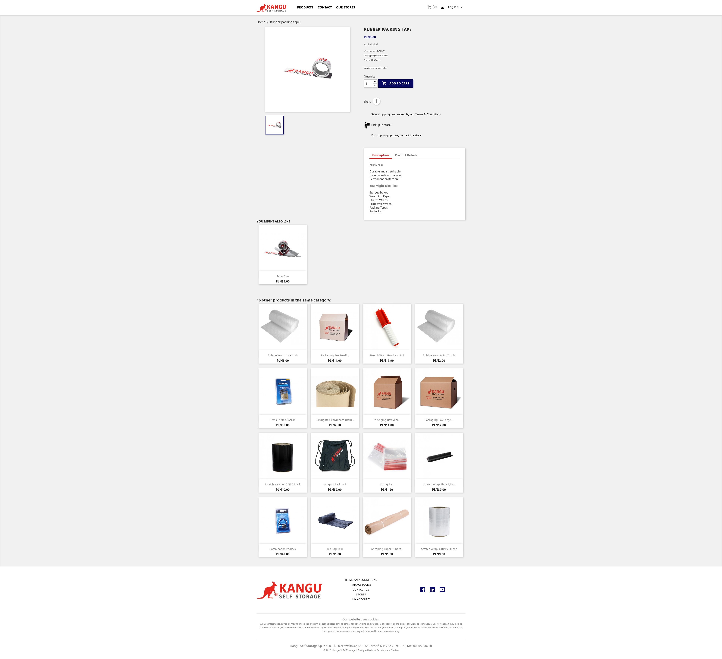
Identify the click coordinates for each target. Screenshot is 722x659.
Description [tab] (380, 155)
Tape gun (283, 276)
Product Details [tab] (406, 155)
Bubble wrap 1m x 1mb (283, 355)
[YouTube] (442, 591)
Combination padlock (282, 549)
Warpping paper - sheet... (387, 549)
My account (361, 599)
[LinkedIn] (432, 591)
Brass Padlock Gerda (283, 420)
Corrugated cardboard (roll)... (335, 420)
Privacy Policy (361, 584)
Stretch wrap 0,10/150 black (282, 484)
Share (376, 101)
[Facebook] (422, 591)
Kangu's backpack (334, 484)
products (305, 7)
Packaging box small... (335, 355)
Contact (325, 7)
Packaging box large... (439, 420)
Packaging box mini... (386, 420)
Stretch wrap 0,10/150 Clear (439, 549)
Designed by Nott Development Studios (378, 650)
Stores (361, 594)
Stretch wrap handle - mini (387, 355)
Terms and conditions (361, 580)
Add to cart (395, 83)
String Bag (387, 484)
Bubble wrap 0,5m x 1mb (439, 355)
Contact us (361, 589)
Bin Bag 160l (335, 549)
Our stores (345, 7)
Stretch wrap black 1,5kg (439, 484)
